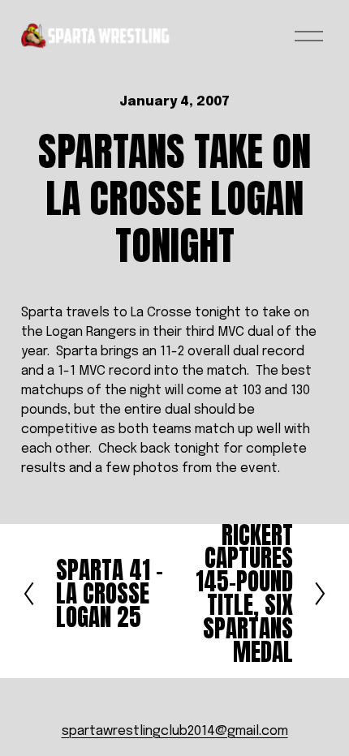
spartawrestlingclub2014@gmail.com (175, 731)
